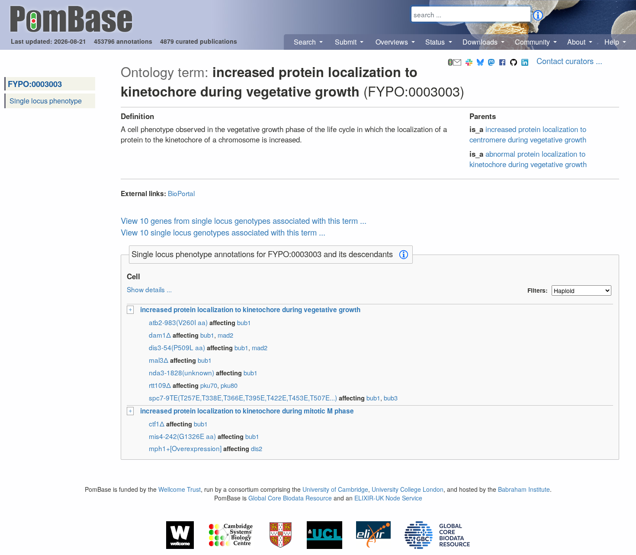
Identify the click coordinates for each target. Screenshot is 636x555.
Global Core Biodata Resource (290, 498)
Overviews (393, 42)
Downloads (481, 42)
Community (533, 42)
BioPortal (181, 193)
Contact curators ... (569, 60)
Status (435, 42)
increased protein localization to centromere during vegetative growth (527, 134)
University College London (407, 489)
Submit (346, 42)
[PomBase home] (71, 17)
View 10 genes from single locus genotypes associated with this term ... (243, 220)
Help (612, 42)
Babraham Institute (524, 489)
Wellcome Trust (179, 489)
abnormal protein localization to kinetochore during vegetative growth (528, 158)
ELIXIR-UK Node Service (388, 498)
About (577, 42)
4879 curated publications (198, 41)
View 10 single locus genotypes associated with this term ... (223, 232)
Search (306, 42)
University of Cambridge (335, 489)
